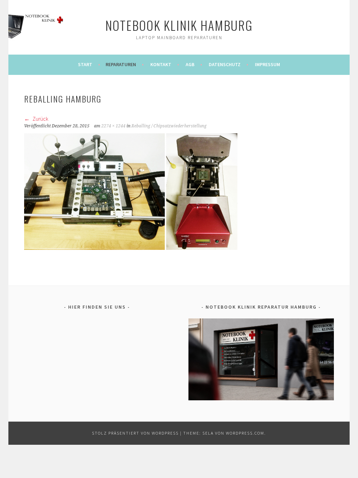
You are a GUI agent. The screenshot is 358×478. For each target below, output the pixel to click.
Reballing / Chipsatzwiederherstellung (169, 126)
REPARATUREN (121, 64)
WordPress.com (245, 433)
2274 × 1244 (113, 126)
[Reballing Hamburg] (130, 247)
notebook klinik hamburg (179, 25)
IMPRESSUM (267, 64)
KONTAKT (160, 64)
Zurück (39, 118)
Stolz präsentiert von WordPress (135, 433)
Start (85, 64)
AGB (190, 64)
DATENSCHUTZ (225, 64)
